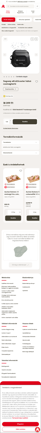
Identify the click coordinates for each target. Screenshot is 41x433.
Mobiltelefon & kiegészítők (9, 27)
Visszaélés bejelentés (7, 351)
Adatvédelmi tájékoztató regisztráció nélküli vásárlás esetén (9, 312)
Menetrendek (26, 340)
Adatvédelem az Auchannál (9, 336)
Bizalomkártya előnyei (28, 283)
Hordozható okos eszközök (25, 27)
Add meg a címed (22, 1)
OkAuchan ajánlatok (24, 19)
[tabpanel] (20, 146)
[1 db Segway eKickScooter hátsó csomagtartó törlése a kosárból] (10, 123)
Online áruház (11, 24)
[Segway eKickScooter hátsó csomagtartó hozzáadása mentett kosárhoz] (36, 81)
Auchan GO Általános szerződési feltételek (28, 347)
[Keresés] (8, 6)
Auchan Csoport (6, 333)
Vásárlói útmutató (6, 370)
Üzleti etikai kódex (6, 340)
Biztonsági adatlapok (28, 351)
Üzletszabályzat (6, 354)
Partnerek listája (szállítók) (20, 418)
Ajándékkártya (26, 333)
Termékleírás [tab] (7, 142)
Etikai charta (5, 347)
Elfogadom (20, 424)
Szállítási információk (7, 283)
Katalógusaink (5, 366)
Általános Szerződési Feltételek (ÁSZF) (7, 307)
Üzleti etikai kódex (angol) (9, 343)
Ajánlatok (25, 290)
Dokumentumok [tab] (7, 153)
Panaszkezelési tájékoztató (9, 377)
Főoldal (4, 24)
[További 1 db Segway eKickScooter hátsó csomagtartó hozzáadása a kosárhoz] (10, 121)
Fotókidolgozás (26, 343)
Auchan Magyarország (8, 329)
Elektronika (20, 24)
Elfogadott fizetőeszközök (9, 373)
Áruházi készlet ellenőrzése (10, 128)
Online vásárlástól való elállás (10, 317)
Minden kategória (8, 19)
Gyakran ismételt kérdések (29, 329)
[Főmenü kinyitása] (37, 6)
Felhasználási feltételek (28, 336)
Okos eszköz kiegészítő (8, 31)
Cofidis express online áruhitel (10, 303)
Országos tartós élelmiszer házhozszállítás (9, 296)
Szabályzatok (26, 287)
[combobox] (20, 6)
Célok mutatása (20, 429)
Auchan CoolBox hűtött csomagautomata (8, 291)
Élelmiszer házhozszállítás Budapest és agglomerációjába (10, 287)
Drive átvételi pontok (7, 300)
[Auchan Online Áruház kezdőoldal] (3, 6)
